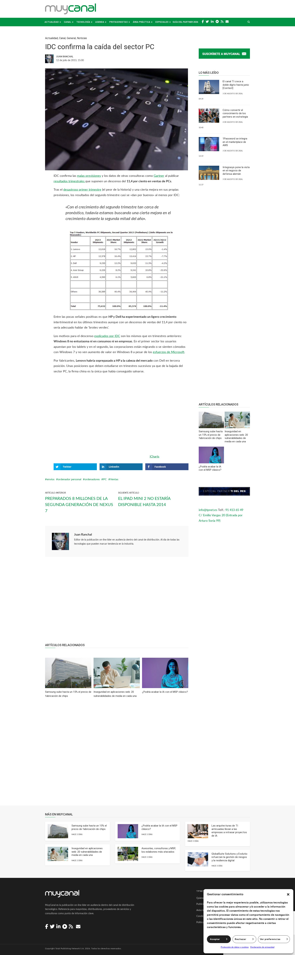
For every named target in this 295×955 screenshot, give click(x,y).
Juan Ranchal (83, 534)
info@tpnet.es (208, 510)
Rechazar (240, 939)
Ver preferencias (270, 939)
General (71, 38)
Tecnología (83, 22)
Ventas (114, 479)
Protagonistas (118, 22)
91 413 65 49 (234, 510)
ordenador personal (69, 479)
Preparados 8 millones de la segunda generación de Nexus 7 (79, 505)
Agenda (99, 22)
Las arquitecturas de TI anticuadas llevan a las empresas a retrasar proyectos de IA (229, 830)
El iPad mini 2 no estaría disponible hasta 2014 (144, 502)
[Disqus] (116, 754)
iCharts (154, 456)
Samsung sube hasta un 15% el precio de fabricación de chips (89, 827)
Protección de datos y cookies (235, 947)
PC (105, 479)
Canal (67, 22)
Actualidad (52, 22)
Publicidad (201, 904)
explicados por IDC (107, 336)
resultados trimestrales (69, 181)
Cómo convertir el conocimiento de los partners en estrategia (235, 113)
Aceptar (215, 939)
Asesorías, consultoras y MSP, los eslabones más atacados (159, 850)
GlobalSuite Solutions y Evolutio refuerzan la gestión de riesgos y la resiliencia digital (229, 857)
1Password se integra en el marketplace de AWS (235, 142)
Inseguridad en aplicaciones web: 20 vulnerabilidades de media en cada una (87, 852)
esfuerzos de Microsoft (168, 352)
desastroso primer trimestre (82, 189)
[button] (288, 894)
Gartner (159, 175)
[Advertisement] (116, 602)
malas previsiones (89, 175)
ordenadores (92, 479)
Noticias (82, 38)
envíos (50, 479)
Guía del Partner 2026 (185, 22)
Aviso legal (201, 910)
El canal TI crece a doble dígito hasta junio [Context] (236, 85)
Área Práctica (141, 22)
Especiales (161, 22)
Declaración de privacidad (262, 947)
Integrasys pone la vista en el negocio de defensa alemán (236, 170)
